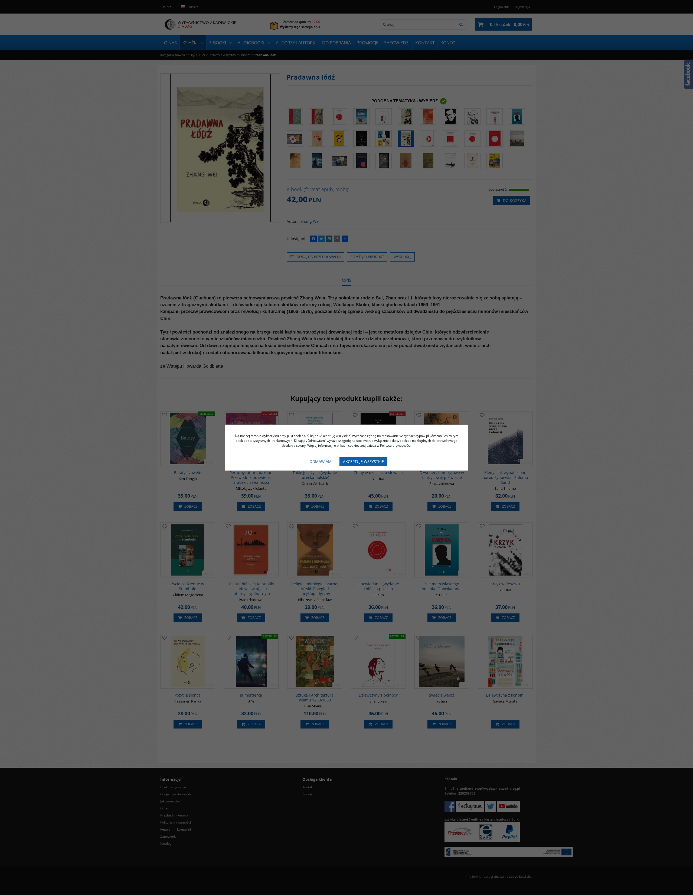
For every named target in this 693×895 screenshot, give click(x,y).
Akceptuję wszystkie (363, 461)
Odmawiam (320, 461)
